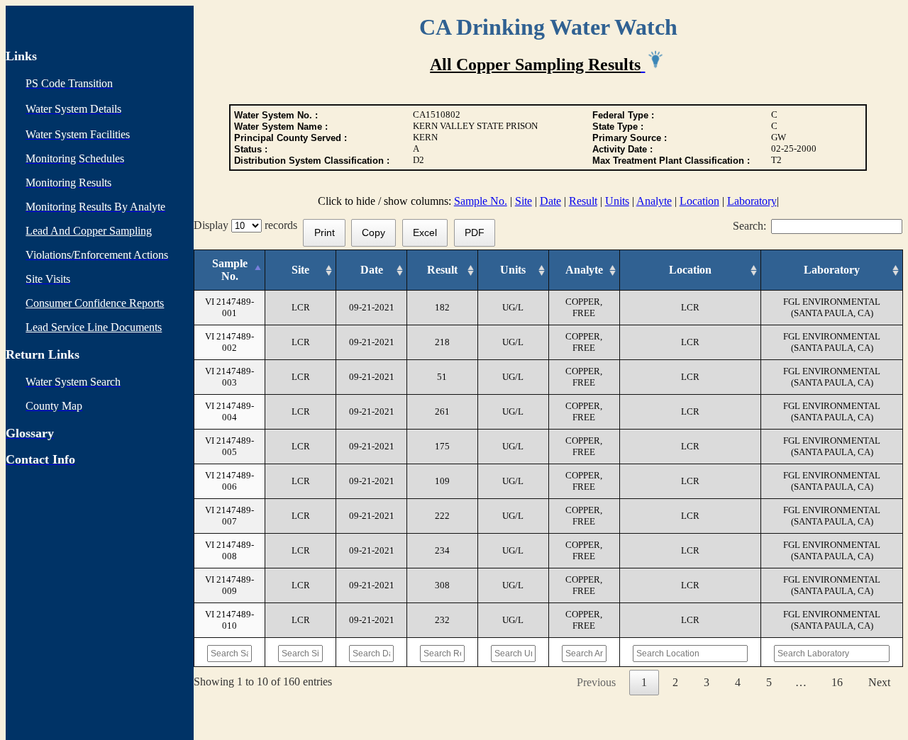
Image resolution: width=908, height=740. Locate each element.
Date (550, 201)
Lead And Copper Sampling (89, 231)
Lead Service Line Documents (94, 327)
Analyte (654, 201)
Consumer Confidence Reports (95, 303)
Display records (248, 225)
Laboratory (752, 201)
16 (837, 682)
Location (699, 201)
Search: (749, 226)
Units (617, 201)
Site (523, 201)
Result (583, 201)
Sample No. (480, 201)
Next (879, 682)
